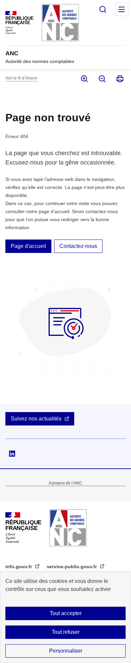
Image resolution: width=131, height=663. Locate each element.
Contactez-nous (78, 246)
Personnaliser (65, 651)
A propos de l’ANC (65, 483)
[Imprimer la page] (119, 79)
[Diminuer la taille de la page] (101, 79)
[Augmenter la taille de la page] (84, 79)
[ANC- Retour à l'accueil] (68, 527)
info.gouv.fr (19, 566)
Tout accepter (66, 613)
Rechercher (103, 9)
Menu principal (121, 9)
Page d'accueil (28, 246)
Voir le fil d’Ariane (21, 78)
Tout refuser (66, 632)
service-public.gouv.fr (72, 566)
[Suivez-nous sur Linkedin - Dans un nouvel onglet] (12, 453)
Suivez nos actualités (36, 418)
